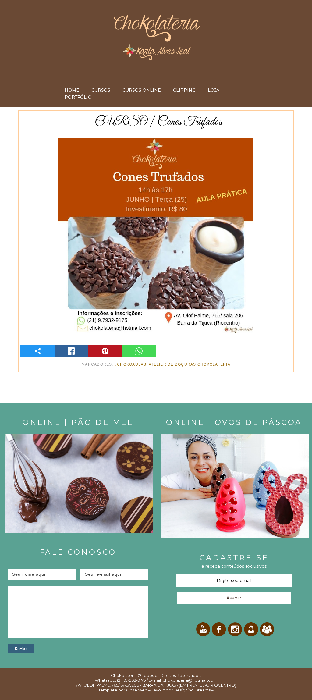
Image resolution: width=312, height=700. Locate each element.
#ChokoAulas (131, 364)
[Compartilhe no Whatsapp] (139, 351)
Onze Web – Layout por (149, 690)
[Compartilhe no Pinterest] (105, 351)
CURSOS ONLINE (141, 90)
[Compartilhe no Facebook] (71, 351)
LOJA (213, 90)
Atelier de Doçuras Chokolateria (189, 364)
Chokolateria (124, 675)
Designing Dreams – (193, 690)
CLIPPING (184, 90)
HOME (72, 90)
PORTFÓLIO (78, 97)
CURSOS (100, 90)
